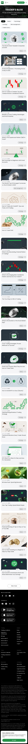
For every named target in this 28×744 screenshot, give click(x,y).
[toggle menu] (26, 2)
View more (14, 586)
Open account (21, 2)
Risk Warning (4, 723)
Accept (14, 740)
